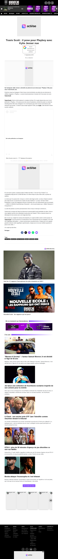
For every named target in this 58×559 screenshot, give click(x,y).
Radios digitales (35, 13)
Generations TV (47, 13)
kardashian (31, 239)
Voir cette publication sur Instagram (14, 138)
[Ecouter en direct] (46, 2)
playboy (27, 239)
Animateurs (8, 530)
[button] (11, 500)
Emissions (7, 528)
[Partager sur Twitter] (25, 233)
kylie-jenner (13, 239)
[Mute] (22, 9)
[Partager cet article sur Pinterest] (29, 233)
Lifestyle (25, 13)
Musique (11, 13)
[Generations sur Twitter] (27, 549)
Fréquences (8, 537)
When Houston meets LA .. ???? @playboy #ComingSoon (19, 158)
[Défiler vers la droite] (50, 500)
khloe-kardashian (20, 239)
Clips (40, 531)
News (5, 13)
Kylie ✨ (25, 160)
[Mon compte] (52, 2)
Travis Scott (8, 95)
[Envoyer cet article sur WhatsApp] (32, 233)
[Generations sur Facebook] (23, 549)
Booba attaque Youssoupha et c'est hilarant (22, 476)
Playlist (6, 531)
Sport (18, 13)
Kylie (40, 105)
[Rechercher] (49, 2)
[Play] (2, 9)
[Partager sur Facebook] (21, 233)
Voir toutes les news (29, 485)
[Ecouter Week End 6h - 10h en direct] (29, 326)
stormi (36, 239)
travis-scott (7, 239)
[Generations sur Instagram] (35, 549)
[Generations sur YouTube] (30, 549)
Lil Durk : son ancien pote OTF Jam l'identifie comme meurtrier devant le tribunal (26, 418)
